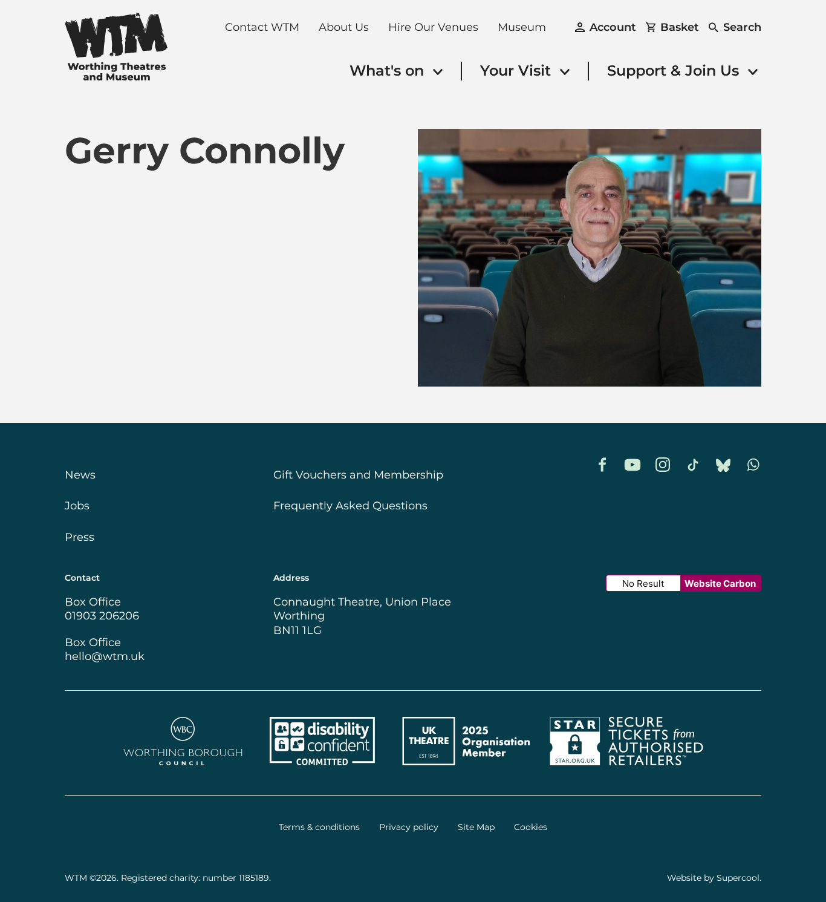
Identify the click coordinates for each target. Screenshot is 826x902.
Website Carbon (720, 583)
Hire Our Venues (433, 27)
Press (79, 537)
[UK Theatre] (466, 761)
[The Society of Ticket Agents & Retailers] (626, 761)
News (80, 475)
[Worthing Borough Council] (182, 761)
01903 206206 (102, 616)
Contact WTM (262, 27)
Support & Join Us (675, 70)
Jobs (77, 505)
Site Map (476, 827)
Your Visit (517, 70)
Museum (522, 27)
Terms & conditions (319, 827)
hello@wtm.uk (105, 656)
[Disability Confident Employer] (322, 761)
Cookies (530, 827)
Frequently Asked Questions (350, 505)
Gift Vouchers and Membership (358, 475)
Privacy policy (408, 827)
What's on (389, 70)
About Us (344, 27)
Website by (713, 877)
